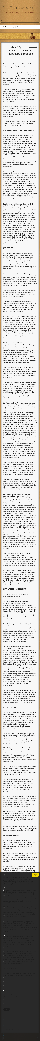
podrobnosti (3, 1027)
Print (31, 47)
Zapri (35, 875)
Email (35, 47)
